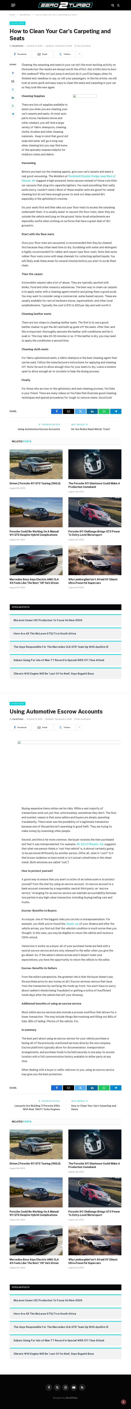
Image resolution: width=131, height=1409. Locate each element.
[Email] (13, 81)
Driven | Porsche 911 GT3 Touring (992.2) (35, 483)
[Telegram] (13, 114)
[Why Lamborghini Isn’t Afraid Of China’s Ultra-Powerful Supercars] (94, 560)
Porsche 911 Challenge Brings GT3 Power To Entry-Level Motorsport (94, 533)
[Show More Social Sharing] (79, 54)
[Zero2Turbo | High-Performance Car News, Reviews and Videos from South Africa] (65, 5)
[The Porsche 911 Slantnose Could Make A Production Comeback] (94, 464)
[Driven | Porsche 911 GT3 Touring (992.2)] (36, 464)
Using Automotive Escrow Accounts (39, 429)
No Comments (84, 46)
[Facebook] (13, 73)
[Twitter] (13, 89)
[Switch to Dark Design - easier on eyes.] (118, 5)
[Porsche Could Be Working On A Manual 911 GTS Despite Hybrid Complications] (36, 512)
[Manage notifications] (123, 1402)
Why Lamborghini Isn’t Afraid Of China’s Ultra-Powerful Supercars (93, 581)
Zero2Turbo (17, 23)
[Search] (113, 5)
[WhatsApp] (13, 106)
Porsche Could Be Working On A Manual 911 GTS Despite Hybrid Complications (34, 533)
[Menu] (13, 5)
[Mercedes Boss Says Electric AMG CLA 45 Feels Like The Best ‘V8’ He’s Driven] (36, 560)
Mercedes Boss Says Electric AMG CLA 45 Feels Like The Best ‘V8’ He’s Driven (34, 581)
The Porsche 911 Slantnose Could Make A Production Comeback (94, 485)
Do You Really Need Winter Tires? (90, 429)
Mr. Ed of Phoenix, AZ (90, 844)
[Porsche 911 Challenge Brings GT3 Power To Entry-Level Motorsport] (94, 512)
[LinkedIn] (13, 97)
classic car (72, 923)
